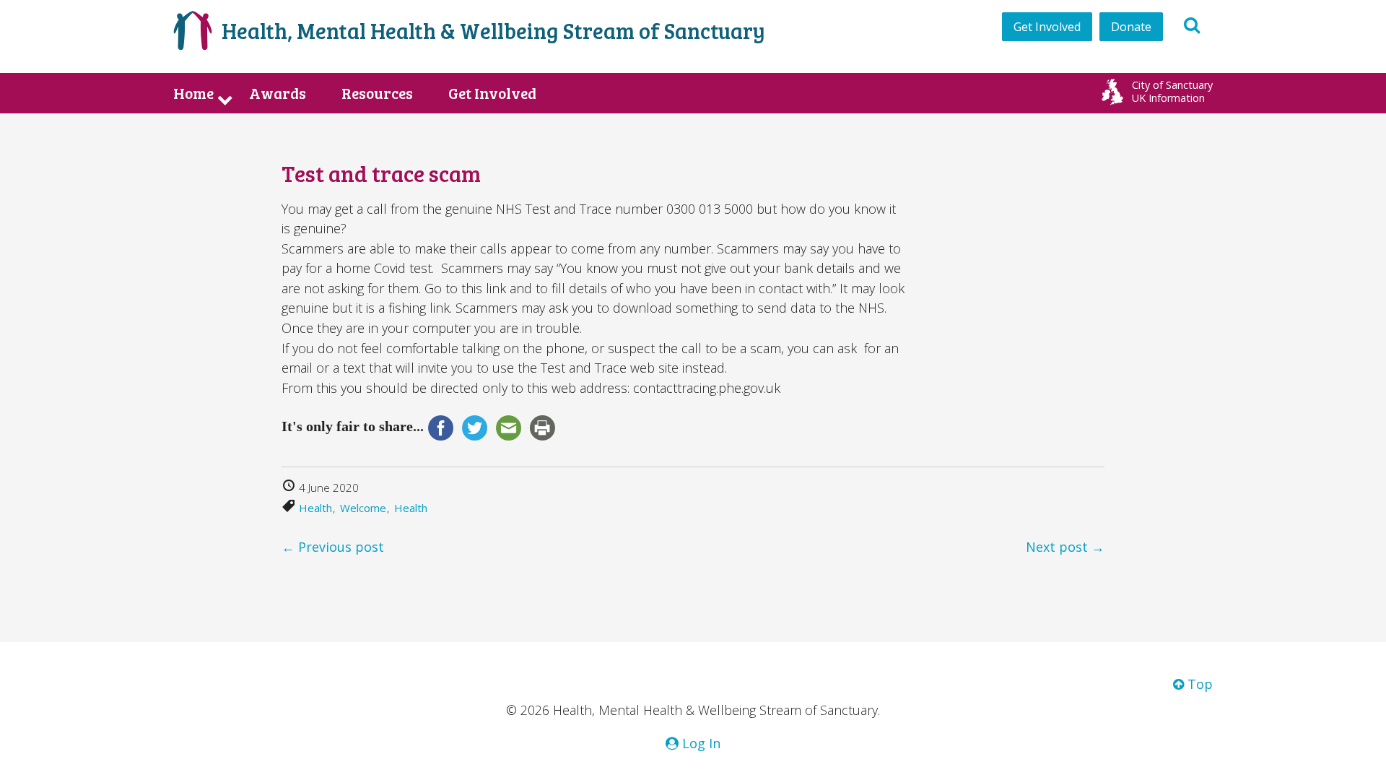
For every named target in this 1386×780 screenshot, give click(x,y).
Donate (1131, 27)
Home (193, 93)
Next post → (1065, 546)
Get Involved (1047, 27)
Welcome (363, 507)
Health (315, 507)
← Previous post (333, 546)
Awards (277, 93)
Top (1198, 684)
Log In (699, 743)
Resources (377, 93)
